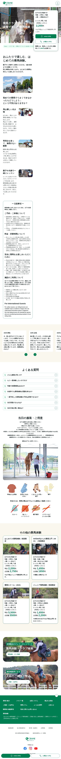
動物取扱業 (10, 728)
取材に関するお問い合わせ (28, 709)
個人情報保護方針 (21, 728)
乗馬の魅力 (6, 701)
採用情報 (51, 728)
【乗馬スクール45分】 (51, 716)
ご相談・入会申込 (8, 705)
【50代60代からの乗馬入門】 (11, 718)
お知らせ (51, 705)
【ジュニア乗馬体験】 (23, 716)
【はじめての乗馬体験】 (9, 716)
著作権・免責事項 (33, 728)
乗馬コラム (23, 705)
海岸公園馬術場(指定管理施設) (22, 733)
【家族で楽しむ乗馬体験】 (37, 716)
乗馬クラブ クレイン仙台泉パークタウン (25, 46)
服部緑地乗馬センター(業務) (39, 733)
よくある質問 (38, 705)
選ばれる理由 (49, 701)
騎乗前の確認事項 (8, 709)
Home (5, 46)
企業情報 (43, 728)
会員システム (34, 701)
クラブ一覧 (11, 46)
